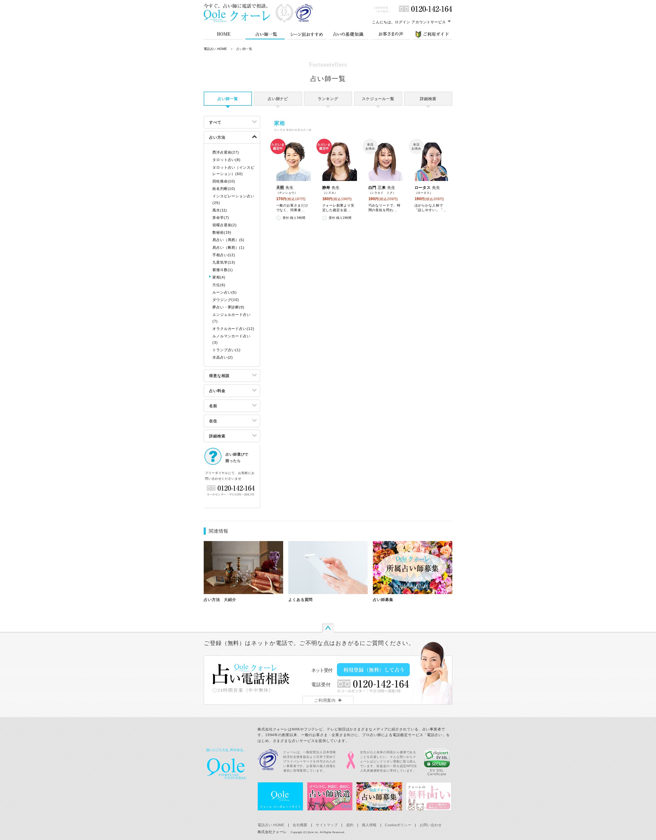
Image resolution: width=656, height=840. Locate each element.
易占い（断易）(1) (228, 247)
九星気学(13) (223, 262)
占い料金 (217, 391)
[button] (437, 758)
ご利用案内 (325, 700)
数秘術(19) (221, 232)
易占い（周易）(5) (228, 240)
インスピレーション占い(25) (233, 199)
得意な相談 (219, 375)
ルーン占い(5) (224, 292)
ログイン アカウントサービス (420, 22)
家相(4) (218, 277)
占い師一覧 (228, 98)
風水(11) (219, 210)
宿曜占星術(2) (224, 225)
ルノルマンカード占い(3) (231, 339)
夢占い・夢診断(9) (228, 307)
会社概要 (300, 825)
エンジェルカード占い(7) (231, 318)
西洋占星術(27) (225, 152)
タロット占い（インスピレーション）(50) (233, 170)
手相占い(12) (223, 255)
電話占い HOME (215, 49)
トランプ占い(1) (226, 350)
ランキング (328, 98)
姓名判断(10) (223, 189)
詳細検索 (428, 98)
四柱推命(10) (223, 181)
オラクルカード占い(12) (233, 329)
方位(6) (218, 285)
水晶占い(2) (222, 357)
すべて (215, 122)
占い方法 (217, 137)
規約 (350, 825)
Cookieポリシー (398, 825)
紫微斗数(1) (222, 270)
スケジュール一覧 (378, 98)
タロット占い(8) (226, 160)
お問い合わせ (431, 825)
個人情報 (369, 825)
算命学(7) (220, 218)
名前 (213, 406)
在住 (213, 421)
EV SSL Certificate (436, 772)
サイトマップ (327, 825)
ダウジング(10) (225, 300)
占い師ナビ (278, 98)
